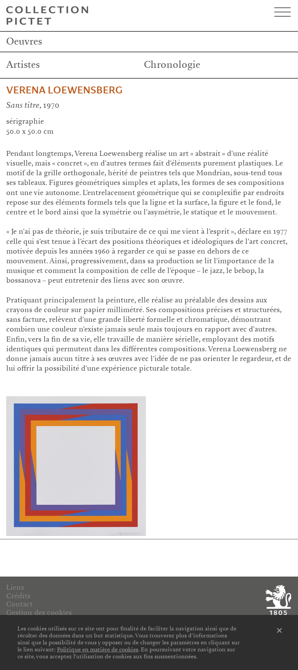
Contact (19, 604)
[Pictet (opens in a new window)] (277, 600)
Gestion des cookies (39, 613)
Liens (15, 587)
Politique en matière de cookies (97, 649)
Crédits (18, 596)
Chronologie (172, 64)
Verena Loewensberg (64, 90)
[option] (76, 466)
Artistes (23, 64)
